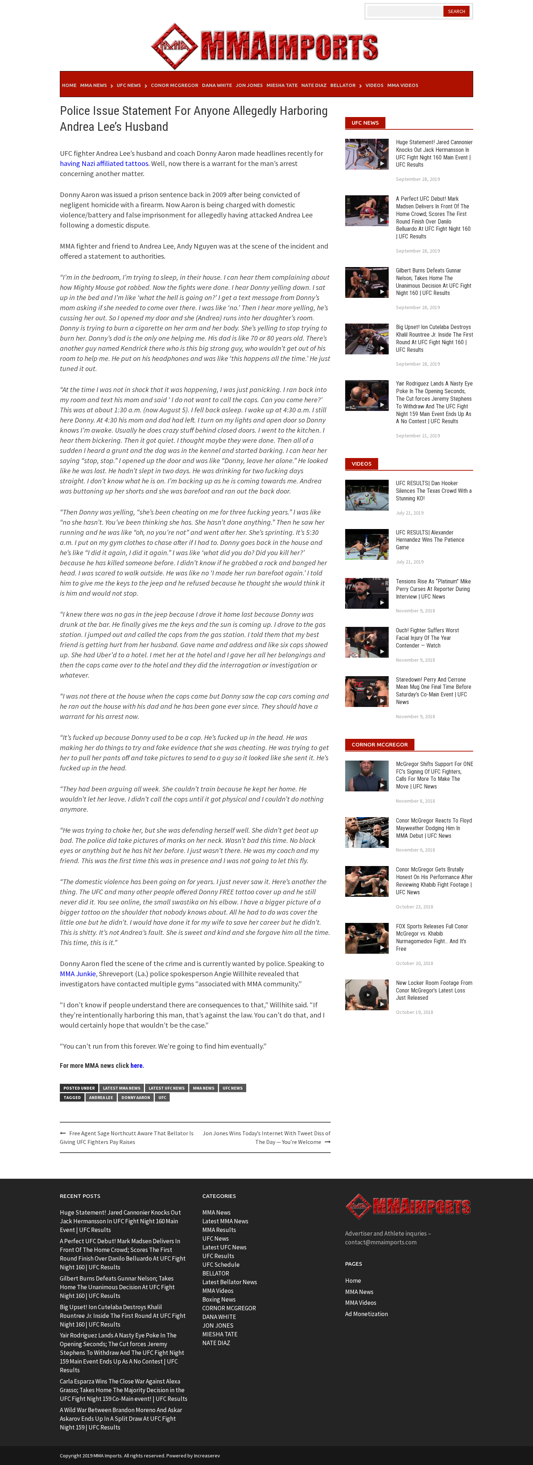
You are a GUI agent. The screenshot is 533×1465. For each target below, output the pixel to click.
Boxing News (219, 1299)
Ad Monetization (366, 1314)
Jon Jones (249, 85)
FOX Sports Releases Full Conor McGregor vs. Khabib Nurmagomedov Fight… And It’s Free (432, 937)
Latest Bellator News (229, 1282)
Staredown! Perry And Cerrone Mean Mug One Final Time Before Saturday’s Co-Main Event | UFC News (433, 691)
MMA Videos (402, 85)
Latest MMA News (121, 1088)
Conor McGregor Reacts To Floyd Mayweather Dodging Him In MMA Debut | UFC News (434, 828)
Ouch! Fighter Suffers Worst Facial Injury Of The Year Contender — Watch (427, 638)
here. (137, 1065)
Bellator (343, 85)
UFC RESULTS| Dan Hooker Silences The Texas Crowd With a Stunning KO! (434, 491)
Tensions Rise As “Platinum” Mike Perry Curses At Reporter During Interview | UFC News (433, 589)
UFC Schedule (221, 1265)
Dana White (217, 85)
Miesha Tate (282, 85)
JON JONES (218, 1325)
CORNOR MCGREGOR (229, 1308)
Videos (374, 85)
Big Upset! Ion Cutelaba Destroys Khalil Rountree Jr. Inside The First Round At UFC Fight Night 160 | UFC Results (434, 338)
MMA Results (219, 1230)
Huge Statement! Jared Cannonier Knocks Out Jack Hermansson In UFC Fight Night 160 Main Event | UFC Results (434, 153)
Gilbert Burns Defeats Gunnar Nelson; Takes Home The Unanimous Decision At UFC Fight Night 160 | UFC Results (433, 281)
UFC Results (218, 1256)
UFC (162, 1097)
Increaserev (207, 1455)
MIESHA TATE (219, 1334)
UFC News (129, 85)
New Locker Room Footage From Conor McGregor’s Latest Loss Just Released (434, 990)
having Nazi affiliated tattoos (104, 163)
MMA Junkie (78, 973)
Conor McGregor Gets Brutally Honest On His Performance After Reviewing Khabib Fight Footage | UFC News (434, 880)
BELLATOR (215, 1273)
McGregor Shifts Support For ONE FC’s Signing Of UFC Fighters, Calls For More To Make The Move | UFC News (434, 775)
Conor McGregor (174, 85)
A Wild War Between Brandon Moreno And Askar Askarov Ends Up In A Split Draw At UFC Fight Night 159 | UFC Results (121, 1418)
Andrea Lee (101, 1097)
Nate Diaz (314, 85)
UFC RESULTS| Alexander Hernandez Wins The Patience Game (430, 540)
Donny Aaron (135, 1097)
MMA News (93, 85)
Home (69, 85)
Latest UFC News (167, 1088)
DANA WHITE (219, 1317)
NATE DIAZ (216, 1343)
